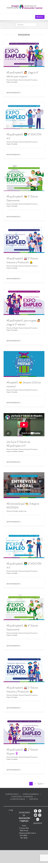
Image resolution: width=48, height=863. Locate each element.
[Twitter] (39, 810)
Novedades (14, 82)
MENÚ (40, 17)
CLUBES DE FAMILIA (17, 799)
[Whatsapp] (37, 819)
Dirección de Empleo (12, 80)
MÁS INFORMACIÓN (13, 93)
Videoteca (21, 451)
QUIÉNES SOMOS (12, 794)
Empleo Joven (22, 511)
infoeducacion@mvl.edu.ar (27, 833)
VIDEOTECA (33, 799)
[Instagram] (39, 815)
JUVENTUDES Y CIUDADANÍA (22, 796)
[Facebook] (35, 810)
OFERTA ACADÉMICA (31, 794)
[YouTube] (35, 815)
